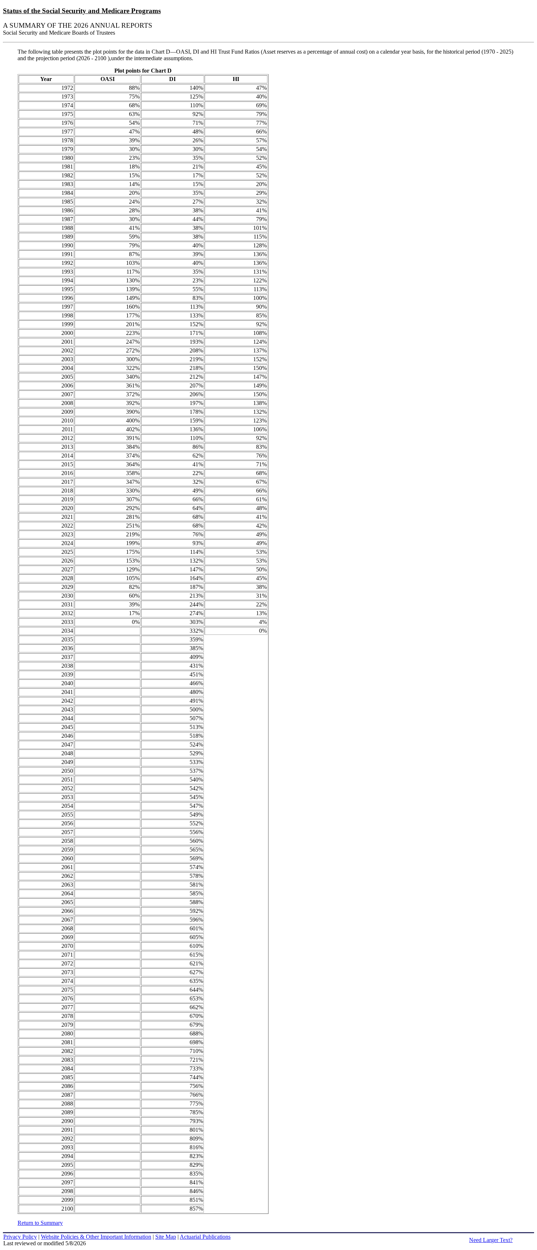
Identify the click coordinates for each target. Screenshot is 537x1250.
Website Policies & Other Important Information (96, 1237)
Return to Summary (40, 1223)
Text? (491, 1240)
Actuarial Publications (205, 1237)
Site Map (165, 1237)
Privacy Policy (20, 1237)
